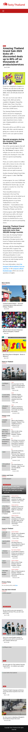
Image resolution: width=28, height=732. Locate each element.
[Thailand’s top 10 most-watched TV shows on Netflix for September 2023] (6, 509)
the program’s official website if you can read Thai (13, 266)
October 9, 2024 (15, 538)
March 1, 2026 (15, 402)
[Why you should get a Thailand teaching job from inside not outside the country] (6, 409)
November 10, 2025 (16, 502)
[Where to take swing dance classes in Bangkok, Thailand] (6, 433)
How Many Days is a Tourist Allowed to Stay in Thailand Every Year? (18, 544)
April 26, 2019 (15, 557)
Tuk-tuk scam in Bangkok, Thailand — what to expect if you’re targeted (18, 535)
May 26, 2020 (6, 308)
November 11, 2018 (16, 460)
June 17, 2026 (6, 492)
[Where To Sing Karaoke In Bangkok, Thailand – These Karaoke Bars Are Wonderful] (6, 573)
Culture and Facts (6, 484)
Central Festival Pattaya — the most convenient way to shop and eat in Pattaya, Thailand (13, 305)
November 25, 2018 (16, 446)
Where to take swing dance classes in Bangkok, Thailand (16, 433)
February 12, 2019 (15, 577)
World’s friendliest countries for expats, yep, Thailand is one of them (18, 499)
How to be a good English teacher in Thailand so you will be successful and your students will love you (13, 639)
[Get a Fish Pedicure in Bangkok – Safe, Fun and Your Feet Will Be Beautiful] (6, 467)
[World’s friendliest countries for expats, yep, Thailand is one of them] (6, 499)
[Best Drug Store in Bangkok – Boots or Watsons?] (14, 344)
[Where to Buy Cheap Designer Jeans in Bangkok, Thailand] (6, 564)
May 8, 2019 (6, 333)
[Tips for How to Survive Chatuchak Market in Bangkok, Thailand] (14, 320)
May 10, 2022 (14, 547)
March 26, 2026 (15, 390)
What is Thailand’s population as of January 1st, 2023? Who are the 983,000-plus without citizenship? (17, 520)
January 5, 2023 (15, 525)
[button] (3, 11)
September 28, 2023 (16, 513)
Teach (4, 369)
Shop (4, 299)
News (4, 713)
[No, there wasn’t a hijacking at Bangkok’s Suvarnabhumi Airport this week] (14, 707)
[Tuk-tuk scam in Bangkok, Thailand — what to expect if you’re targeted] (6, 535)
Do (12, 429)
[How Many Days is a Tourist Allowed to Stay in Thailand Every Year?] (6, 544)
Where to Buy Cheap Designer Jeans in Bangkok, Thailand (16, 564)
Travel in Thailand (14, 531)
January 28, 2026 (7, 720)
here (16, 585)
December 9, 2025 (15, 413)
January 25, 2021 (15, 426)
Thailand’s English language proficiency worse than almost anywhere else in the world (16, 397)
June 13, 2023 (7, 67)
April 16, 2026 (6, 378)
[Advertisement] (14, 28)
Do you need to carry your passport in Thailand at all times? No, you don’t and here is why (13, 488)
